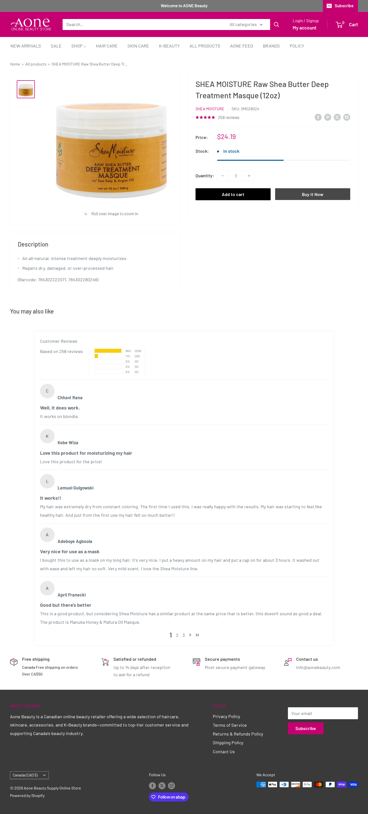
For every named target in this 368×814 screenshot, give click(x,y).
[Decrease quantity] (222, 175)
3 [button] (183, 635)
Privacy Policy (226, 716)
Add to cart (233, 194)
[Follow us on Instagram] (171, 785)
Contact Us (224, 751)
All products (36, 64)
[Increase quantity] (249, 175)
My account (304, 27)
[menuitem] (26, 45)
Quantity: (205, 175)
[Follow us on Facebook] (152, 785)
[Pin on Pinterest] (327, 117)
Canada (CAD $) (25, 775)
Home (15, 64)
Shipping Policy (228, 742)
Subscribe (344, 5)
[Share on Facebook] (318, 117)
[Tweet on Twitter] (337, 117)
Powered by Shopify (27, 795)
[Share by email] (346, 117)
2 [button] (177, 635)
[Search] (276, 24)
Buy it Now (312, 194)
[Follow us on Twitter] (161, 785)
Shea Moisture (210, 108)
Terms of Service (230, 725)
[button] (190, 635)
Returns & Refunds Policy (238, 733)
